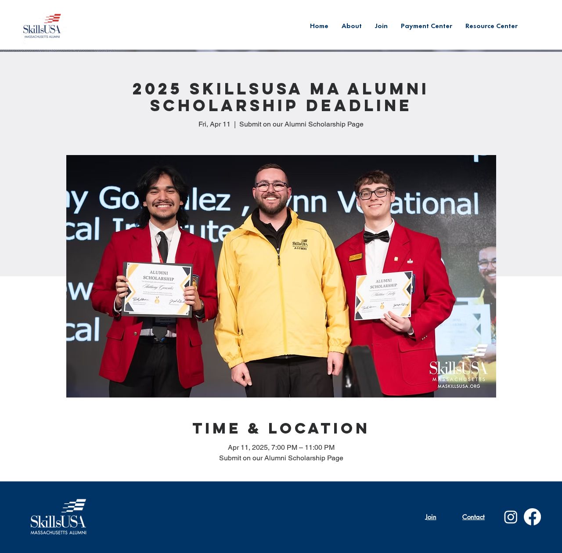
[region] (43, 26)
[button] (491, 26)
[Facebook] (532, 516)
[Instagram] (510, 516)
